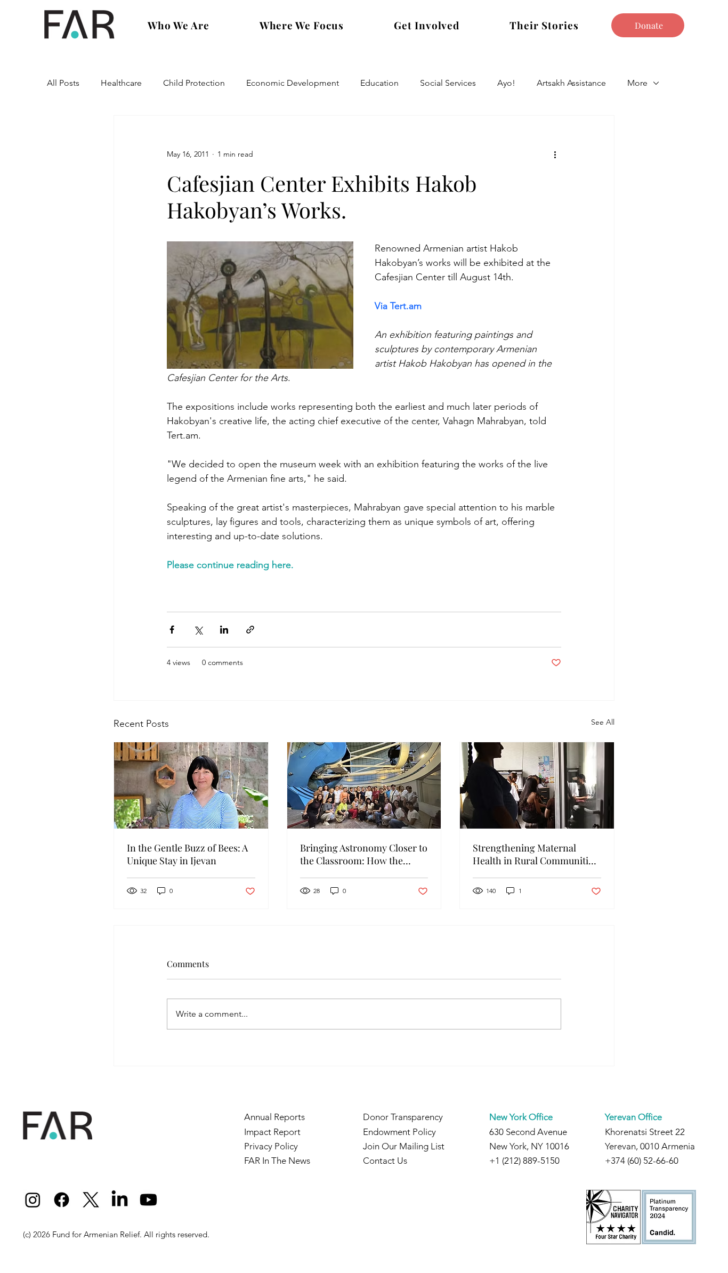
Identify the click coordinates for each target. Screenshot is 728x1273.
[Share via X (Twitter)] (198, 630)
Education (379, 83)
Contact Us (385, 1160)
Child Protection (194, 83)
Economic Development (292, 83)
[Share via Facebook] (172, 630)
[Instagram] (33, 1200)
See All (602, 722)
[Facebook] (61, 1200)
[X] (91, 1200)
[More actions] (554, 154)
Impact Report (272, 1131)
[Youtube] (148, 1200)
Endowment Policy (399, 1131)
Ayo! (506, 83)
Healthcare (121, 83)
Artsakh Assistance (571, 83)
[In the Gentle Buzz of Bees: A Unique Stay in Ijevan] (191, 785)
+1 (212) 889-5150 (524, 1160)
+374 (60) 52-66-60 (641, 1160)
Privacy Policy (271, 1146)
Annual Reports (274, 1117)
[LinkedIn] (120, 1200)
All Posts (63, 83)
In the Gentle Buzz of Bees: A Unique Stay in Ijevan (187, 854)
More (637, 83)
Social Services (448, 83)
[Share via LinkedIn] (224, 630)
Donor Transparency (403, 1117)
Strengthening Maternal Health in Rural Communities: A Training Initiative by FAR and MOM (536, 854)
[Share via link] (250, 630)
